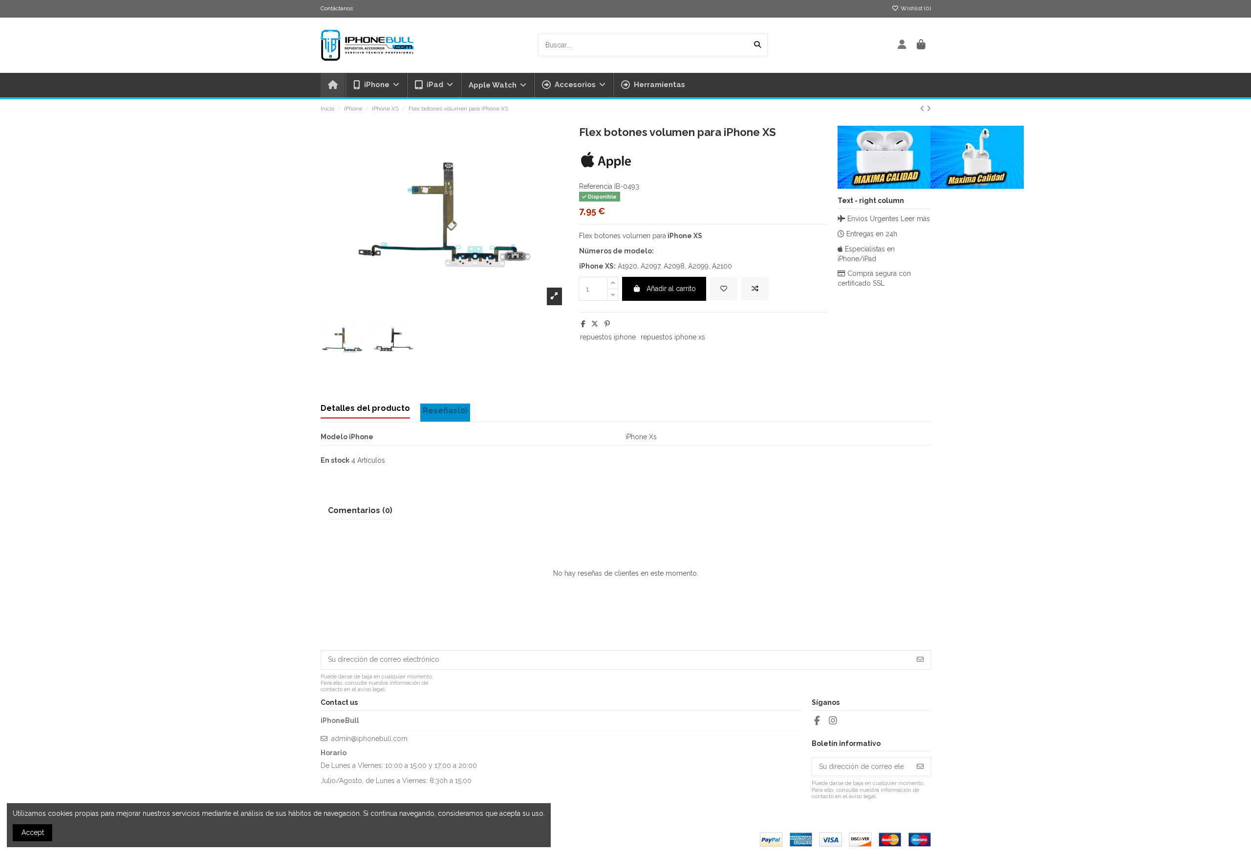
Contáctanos (337, 8)
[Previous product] (923, 108)
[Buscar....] (757, 45)
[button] (573, 85)
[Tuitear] (594, 324)
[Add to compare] (755, 289)
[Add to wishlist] (723, 289)
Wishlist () (915, 8)
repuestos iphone (608, 337)
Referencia (595, 186)
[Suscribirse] (920, 660)
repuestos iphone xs (673, 337)
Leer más (915, 219)
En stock (335, 460)
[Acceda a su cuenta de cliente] (902, 45)
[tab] (445, 413)
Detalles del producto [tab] (365, 408)
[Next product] (929, 108)
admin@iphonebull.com (369, 738)
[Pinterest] (607, 324)
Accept (33, 832)
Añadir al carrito (671, 288)
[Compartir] (583, 324)
